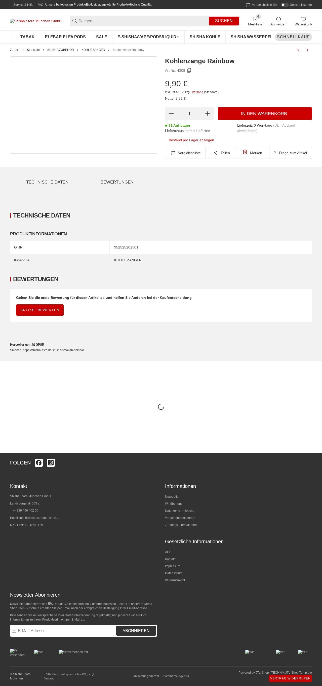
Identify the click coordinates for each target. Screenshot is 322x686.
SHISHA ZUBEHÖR (60, 49)
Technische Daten (47, 182)
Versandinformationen (180, 518)
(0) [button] (264, 5)
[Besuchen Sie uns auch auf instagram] (51, 463)
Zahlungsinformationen (181, 525)
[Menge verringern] (171, 114)
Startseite (33, 49)
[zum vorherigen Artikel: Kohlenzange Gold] (298, 50)
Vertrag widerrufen (290, 678)
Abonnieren (136, 631)
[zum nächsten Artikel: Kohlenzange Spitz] (307, 50)
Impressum (172, 566)
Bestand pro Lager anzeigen (191, 140)
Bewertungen (117, 182)
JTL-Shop (263, 672)
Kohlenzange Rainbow (128, 49)
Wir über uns (173, 504)
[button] (308, 463)
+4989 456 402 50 (25, 510)
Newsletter (172, 496)
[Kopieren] (189, 70)
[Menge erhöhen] (208, 114)
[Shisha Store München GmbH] (36, 21)
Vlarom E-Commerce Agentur (169, 676)
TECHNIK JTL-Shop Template (291, 672)
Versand (198, 92)
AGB (168, 552)
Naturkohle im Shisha (179, 511)
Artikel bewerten (39, 310)
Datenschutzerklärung (80, 615)
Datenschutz (173, 573)
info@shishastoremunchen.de (39, 518)
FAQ (40, 5)
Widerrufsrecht (175, 580)
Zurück (14, 49)
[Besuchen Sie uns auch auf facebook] (39, 463)
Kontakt (170, 559)
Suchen (224, 21)
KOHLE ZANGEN (93, 49)
